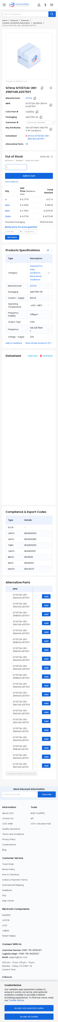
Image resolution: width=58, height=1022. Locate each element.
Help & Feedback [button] (14, 343)
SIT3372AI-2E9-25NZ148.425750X (21, 712)
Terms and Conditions (13, 834)
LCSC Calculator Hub (41, 823)
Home (4, 20)
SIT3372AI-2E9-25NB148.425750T (21, 614)
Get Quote (12, 237)
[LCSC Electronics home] (19, 5)
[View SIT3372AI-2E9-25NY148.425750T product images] (29, 56)
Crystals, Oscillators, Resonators (16, 23)
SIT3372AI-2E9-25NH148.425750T (21, 632)
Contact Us (7, 818)
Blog (4, 849)
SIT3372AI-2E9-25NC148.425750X (21, 703)
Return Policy (8, 869)
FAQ (4, 895)
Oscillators (37, 23)
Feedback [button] (7, 890)
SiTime (29, 98)
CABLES (5, 930)
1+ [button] (6, 199)
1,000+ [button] (8, 216)
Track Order (8, 864)
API (32, 818)
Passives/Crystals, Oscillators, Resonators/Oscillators (36, 273)
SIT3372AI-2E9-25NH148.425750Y (21, 694)
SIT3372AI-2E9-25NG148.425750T (21, 667)
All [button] (48, 250)
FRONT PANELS (9, 936)
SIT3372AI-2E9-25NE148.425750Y (21, 650)
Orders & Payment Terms (14, 879)
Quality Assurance (11, 828)
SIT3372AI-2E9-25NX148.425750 (21, 757)
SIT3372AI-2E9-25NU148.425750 (21, 739)
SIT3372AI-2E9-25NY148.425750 (21, 765)
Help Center (8, 900)
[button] (4, 5)
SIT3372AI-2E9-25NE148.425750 (20, 748)
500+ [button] (7, 210)
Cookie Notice (9, 844)
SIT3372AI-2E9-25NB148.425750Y (21, 641)
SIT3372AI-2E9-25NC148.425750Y (21, 623)
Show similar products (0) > (38, 343)
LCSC (4, 925)
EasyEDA (6, 915)
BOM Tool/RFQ (38, 813)
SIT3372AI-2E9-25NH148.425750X (21, 685)
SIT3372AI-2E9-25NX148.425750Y (21, 659)
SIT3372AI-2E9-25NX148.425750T (21, 605)
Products (14, 20)
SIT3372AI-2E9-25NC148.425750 (21, 721)
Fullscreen (33, 355)
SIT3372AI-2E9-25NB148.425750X (21, 676)
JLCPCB (5, 920)
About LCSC (8, 813)
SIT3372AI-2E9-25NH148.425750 (21, 730)
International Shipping (13, 885)
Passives (25, 20)
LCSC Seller (7, 823)
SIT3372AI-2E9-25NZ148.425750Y (21, 596)
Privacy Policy (8, 839)
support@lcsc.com (18, 957)
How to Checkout (10, 874)
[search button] (52, 14)
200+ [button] (7, 205)
